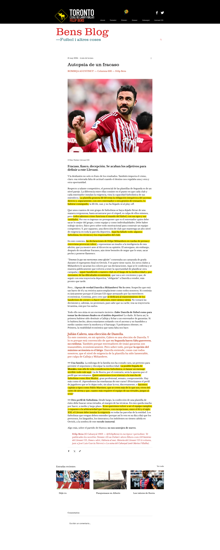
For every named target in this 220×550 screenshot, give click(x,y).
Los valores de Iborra (144, 493)
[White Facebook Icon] (157, 13)
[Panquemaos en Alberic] (110, 479)
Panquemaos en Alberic (108, 493)
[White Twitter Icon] (162, 13)
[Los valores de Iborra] (147, 479)
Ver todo (160, 466)
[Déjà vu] (72, 479)
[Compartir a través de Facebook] (69, 451)
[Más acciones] (151, 58)
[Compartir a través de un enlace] (80, 451)
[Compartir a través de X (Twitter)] (74, 451)
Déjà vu (63, 493)
